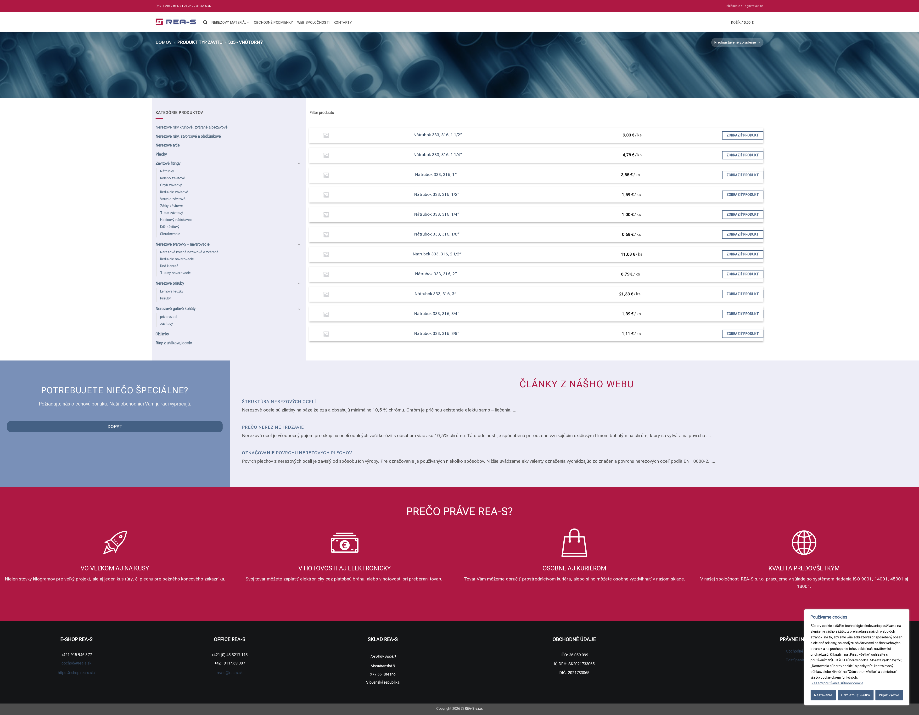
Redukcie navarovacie (177, 259)
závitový (166, 324)
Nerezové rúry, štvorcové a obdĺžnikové (188, 136)
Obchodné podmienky (273, 23)
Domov (164, 42)
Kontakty (343, 23)
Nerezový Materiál (229, 23)
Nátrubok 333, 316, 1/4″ (437, 214)
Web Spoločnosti (313, 23)
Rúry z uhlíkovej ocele (174, 343)
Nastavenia (823, 695)
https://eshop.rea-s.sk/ (76, 672)
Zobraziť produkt (743, 135)
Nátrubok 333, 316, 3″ (435, 293)
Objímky (162, 334)
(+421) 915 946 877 (169, 5)
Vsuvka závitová (172, 199)
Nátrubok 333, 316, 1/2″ (437, 194)
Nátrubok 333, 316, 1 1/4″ (438, 154)
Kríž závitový (169, 227)
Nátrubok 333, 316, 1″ (436, 174)
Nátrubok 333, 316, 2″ (436, 273)
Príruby (165, 298)
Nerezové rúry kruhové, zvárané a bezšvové (192, 127)
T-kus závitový (171, 213)
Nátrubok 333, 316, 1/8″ (437, 234)
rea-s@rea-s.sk (230, 672)
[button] (744, 6)
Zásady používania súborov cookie (837, 683)
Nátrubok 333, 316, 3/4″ (437, 313)
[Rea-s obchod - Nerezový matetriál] (176, 22)
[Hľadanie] (205, 23)
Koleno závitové (172, 178)
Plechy (161, 154)
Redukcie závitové (174, 192)
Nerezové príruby (170, 283)
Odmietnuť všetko (855, 695)
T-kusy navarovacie (175, 273)
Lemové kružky (171, 291)
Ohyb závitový (171, 185)
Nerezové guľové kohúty (176, 308)
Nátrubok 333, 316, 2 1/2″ (437, 254)
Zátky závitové (171, 206)
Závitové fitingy (168, 163)
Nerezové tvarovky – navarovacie (183, 244)
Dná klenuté (169, 266)
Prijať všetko (889, 695)
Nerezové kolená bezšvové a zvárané (189, 252)
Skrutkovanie (170, 234)
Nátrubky (167, 171)
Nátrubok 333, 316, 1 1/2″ (438, 134)
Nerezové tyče (168, 145)
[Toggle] (299, 163)
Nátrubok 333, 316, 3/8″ (437, 333)
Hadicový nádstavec (176, 220)
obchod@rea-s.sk (197, 5)
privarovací (168, 317)
